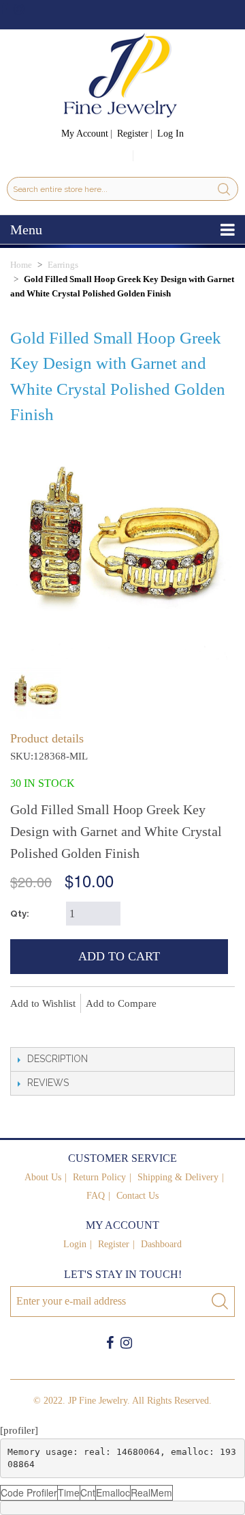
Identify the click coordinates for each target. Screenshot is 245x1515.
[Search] (224, 189)
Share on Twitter (78, 1027)
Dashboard (161, 1244)
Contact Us (137, 1196)
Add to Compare (121, 1003)
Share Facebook (51, 1027)
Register (132, 133)
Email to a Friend (24, 1027)
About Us (42, 1177)
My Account (84, 133)
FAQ (95, 1196)
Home (21, 265)
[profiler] (19, 1430)
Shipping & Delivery (177, 1177)
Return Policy (99, 1177)
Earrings (63, 265)
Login (74, 1244)
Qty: (19, 913)
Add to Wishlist (43, 1003)
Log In (170, 133)
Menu (26, 229)
